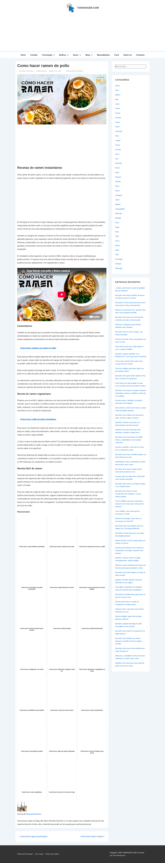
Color (117, 136)
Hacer (75, 55)
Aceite (117, 86)
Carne (117, 104)
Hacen (117, 168)
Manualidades (103, 55)
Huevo (117, 191)
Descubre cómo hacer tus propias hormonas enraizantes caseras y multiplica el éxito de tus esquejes (130, 393)
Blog (88, 55)
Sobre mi (127, 55)
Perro (117, 232)
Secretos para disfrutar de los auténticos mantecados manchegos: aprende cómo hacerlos (129, 550)
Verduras (118, 264)
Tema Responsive (119, 855)
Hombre (118, 181)
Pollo (117, 236)
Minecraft (118, 213)
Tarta (117, 254)
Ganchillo (118, 163)
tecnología (118, 259)
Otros (117, 223)
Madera (117, 204)
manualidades (120, 209)
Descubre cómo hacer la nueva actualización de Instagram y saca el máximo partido (128, 493)
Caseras (118, 118)
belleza (117, 95)
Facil (116, 55)
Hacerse (118, 177)
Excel (117, 154)
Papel (117, 227)
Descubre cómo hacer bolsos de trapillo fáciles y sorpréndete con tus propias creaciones (129, 440)
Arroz (117, 90)
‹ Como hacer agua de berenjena (33, 836)
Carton (117, 108)
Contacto (140, 55)
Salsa (117, 250)
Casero (117, 122)
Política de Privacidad (25, 854)
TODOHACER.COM (88, 7)
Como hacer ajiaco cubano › (92, 836)
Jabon (117, 200)
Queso (117, 245)
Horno (117, 186)
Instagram (118, 195)
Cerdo (117, 127)
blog (116, 99)
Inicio (23, 55)
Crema (117, 145)
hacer (117, 172)
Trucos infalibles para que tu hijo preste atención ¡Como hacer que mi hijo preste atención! (129, 504)
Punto (117, 241)
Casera (117, 113)
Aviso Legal (39, 854)
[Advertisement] (82, 34)
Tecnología (47, 55)
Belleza (62, 55)
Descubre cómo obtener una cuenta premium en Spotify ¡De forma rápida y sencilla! (128, 641)
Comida (33, 55)
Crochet (118, 149)
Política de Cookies (52, 854)
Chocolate (118, 131)
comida (80, 71)
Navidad (118, 218)
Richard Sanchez (33, 814)
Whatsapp (118, 268)
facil (116, 159)
